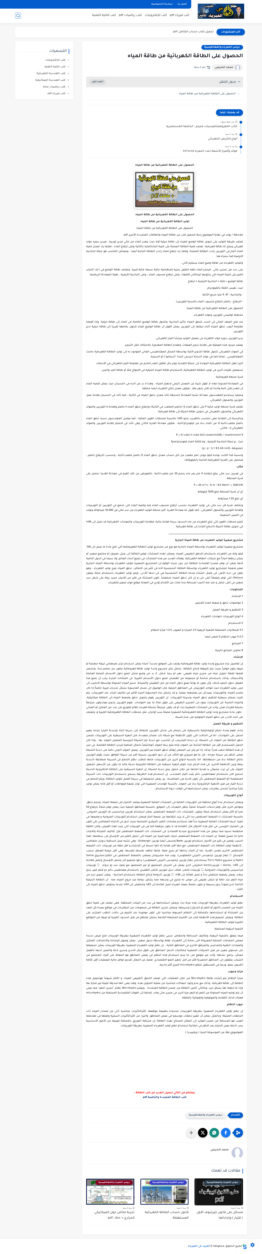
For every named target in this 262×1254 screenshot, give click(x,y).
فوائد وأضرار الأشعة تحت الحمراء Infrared (210, 151)
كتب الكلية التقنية (104, 15)
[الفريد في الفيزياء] (221, 11)
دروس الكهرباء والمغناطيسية (222, 47)
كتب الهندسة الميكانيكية (50, 80)
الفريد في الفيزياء (199, 1246)
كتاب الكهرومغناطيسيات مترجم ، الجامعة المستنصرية (201, 126)
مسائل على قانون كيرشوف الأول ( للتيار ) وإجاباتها (219, 1215)
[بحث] (18, 16)
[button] (226, 1132)
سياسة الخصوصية (162, 4)
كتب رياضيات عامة (54, 87)
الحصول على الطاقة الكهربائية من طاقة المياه (207, 93)
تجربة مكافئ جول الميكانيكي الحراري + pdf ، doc (114, 1215)
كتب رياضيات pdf (130, 15)
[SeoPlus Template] (244, 1246)
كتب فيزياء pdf (179, 15)
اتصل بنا (182, 4)
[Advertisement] (164, 1067)
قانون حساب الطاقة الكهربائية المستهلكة (167, 1215)
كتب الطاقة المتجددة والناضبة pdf (164, 1097)
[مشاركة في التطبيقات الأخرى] (191, 1132)
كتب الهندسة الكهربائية (51, 73)
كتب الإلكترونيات (156, 15)
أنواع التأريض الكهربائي (222, 139)
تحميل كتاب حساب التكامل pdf (193, 31)
